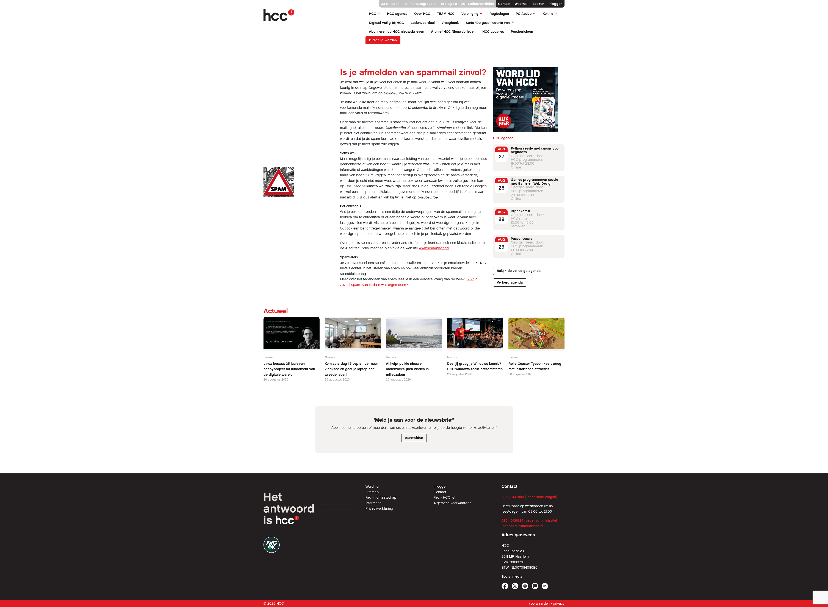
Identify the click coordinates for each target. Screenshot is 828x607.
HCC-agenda (397, 14)
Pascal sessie (521, 239)
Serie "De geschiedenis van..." (490, 23)
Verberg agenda (510, 283)
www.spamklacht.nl (434, 248)
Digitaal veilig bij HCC (386, 23)
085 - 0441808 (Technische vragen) (529, 497)
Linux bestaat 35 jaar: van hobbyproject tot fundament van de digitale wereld (289, 369)
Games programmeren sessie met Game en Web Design (534, 182)
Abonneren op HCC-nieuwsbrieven (396, 32)
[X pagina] (515, 586)
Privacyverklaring (379, 508)
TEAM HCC (446, 14)
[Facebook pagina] (505, 586)
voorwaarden (539, 603)
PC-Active (524, 14)
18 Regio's (449, 4)
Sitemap (372, 492)
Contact (504, 4)
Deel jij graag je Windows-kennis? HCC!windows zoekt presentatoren (475, 366)
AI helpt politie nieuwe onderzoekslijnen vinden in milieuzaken (407, 369)
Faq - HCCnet (444, 497)
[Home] (311, 15)
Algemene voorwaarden (452, 503)
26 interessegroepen (420, 4)
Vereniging (469, 14)
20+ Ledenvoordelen (477, 4)
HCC (372, 14)
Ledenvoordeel (423, 23)
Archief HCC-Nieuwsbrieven (453, 32)
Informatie (373, 503)
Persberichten (522, 32)
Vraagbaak (450, 23)
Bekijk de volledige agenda (519, 271)
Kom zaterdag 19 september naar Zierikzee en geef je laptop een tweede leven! (351, 369)
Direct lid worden (383, 40)
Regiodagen (499, 14)
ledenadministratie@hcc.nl (522, 526)
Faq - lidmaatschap (380, 497)
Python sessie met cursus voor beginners (535, 150)
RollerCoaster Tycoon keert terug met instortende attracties (534, 366)
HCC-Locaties (493, 32)
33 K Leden (390, 4)
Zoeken (538, 4)
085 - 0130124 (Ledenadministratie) (529, 520)
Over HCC (422, 14)
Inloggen (555, 4)
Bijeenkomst (520, 211)
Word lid (372, 486)
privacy (559, 603)
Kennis (548, 14)
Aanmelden (414, 438)
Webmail (521, 4)
